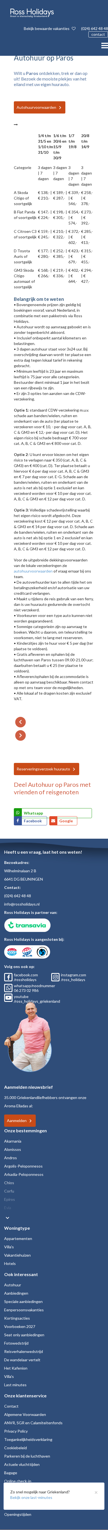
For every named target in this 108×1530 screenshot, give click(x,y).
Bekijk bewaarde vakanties (47, 28)
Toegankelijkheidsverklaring (28, 1439)
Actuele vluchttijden (22, 1464)
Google (66, 820)
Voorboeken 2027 (19, 1326)
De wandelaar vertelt (22, 1359)
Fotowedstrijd (16, 1343)
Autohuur (12, 1284)
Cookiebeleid (15, 1447)
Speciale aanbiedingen (23, 1301)
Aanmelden (17, 1120)
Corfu (9, 1191)
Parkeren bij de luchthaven (27, 1456)
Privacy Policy (16, 1431)
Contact (11, 1406)
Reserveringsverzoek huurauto (43, 769)
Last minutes (15, 1384)
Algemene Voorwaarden (25, 1414)
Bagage (10, 1472)
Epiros (9, 1199)
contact (98, 34)
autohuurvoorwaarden (33, 571)
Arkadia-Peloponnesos (23, 1174)
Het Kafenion (15, 1368)
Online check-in (17, 1481)
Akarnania (12, 1141)
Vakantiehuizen (17, 1255)
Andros (10, 1157)
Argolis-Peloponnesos (23, 1166)
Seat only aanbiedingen (24, 1334)
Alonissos (12, 1149)
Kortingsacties (17, 1318)
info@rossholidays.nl (22, 904)
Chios (9, 1182)
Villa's (9, 1246)
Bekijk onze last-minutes (31, 1497)
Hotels (10, 1263)
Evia (7, 1207)
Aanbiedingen (16, 1293)
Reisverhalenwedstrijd (23, 1351)
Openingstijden (17, 1514)
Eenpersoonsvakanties (24, 1309)
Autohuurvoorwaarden (36, 107)
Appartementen (18, 1238)
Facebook (33, 820)
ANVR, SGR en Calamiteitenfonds (33, 1422)
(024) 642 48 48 (94, 28)
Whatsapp (33, 813)
